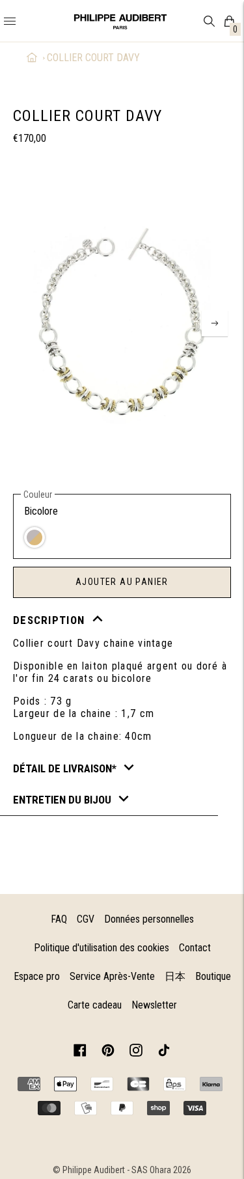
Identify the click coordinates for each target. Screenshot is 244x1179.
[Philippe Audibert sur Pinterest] (108, 1052)
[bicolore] (34, 537)
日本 (175, 976)
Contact (195, 948)
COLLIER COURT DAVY (93, 57)
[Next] (215, 323)
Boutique (213, 976)
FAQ (59, 919)
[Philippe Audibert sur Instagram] (135, 1052)
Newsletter (154, 1005)
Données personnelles (149, 919)
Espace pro (37, 976)
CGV (85, 919)
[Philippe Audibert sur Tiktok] (163, 1052)
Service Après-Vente (112, 976)
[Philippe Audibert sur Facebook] (80, 1052)
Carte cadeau (95, 1005)
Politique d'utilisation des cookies (101, 948)
